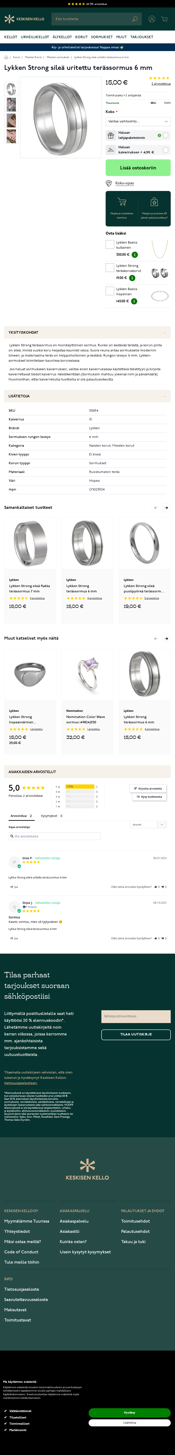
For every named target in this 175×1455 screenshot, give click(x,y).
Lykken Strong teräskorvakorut (128, 268)
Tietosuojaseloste (21, 1289)
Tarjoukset (141, 37)
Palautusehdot (135, 1231)
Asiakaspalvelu (74, 1221)
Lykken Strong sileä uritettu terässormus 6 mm (101, 57)
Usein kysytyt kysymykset (85, 1252)
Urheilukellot (35, 37)
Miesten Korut (33, 57)
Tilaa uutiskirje (136, 1034)
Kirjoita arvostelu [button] (150, 788)
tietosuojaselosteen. (21, 1083)
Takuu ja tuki (133, 1241)
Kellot (11, 37)
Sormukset (102, 37)
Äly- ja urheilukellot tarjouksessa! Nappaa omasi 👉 (87, 47)
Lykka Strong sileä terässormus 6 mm (33, 929)
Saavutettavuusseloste (26, 1299)
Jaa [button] (16, 887)
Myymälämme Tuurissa (26, 1221)
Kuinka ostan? (73, 1241)
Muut (121, 37)
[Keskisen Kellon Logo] (24, 19)
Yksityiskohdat (23, 333)
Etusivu (6, 57)
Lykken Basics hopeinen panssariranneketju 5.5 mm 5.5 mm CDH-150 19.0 (131, 292)
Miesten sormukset (58, 57)
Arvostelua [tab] (19, 816)
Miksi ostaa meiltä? (22, 1241)
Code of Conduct (21, 1252)
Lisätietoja (19, 396)
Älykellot (62, 37)
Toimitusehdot (135, 1221)
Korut (81, 37)
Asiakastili (69, 1231)
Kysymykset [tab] (49, 816)
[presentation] (107, 132)
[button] (166, 508)
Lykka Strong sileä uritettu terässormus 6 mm (38, 877)
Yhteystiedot (17, 1231)
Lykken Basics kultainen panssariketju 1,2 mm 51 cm (128, 246)
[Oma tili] (152, 19)
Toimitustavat (17, 1320)
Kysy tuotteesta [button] (151, 797)
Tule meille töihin (21, 1262)
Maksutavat (15, 1310)
